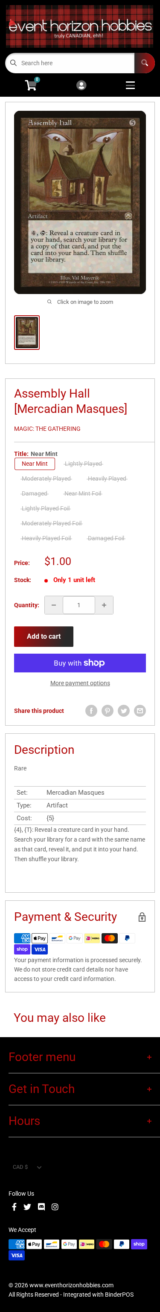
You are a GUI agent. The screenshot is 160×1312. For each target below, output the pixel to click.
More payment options (80, 683)
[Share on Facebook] (91, 711)
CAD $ (20, 1167)
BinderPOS (119, 1294)
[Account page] (81, 86)
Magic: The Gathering (47, 428)
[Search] (144, 63)
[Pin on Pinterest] (107, 711)
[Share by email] (140, 711)
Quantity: (26, 605)
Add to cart (44, 636)
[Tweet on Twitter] (124, 711)
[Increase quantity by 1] (104, 605)
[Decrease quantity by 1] (54, 605)
